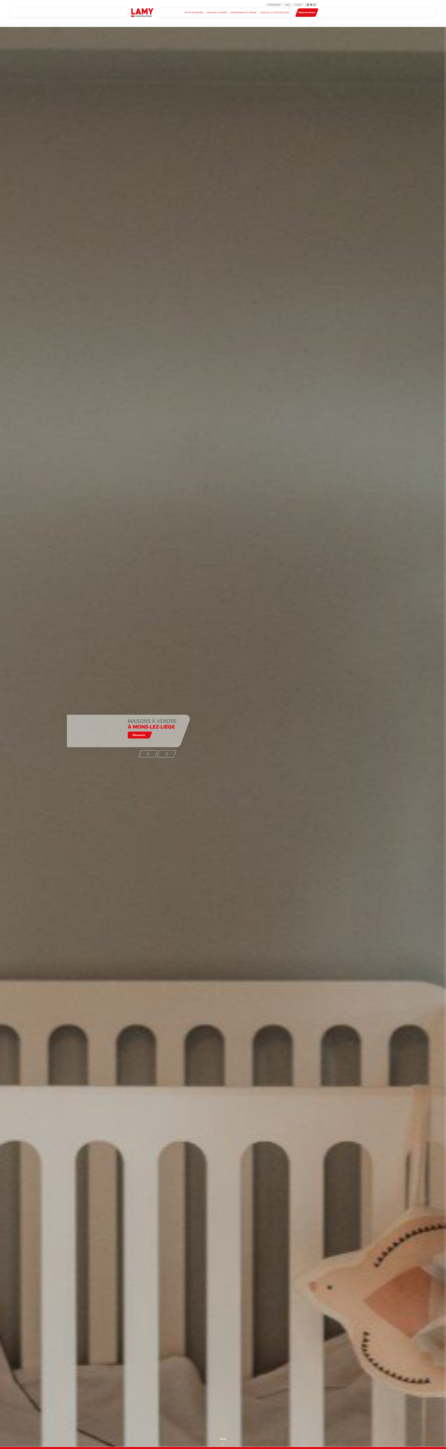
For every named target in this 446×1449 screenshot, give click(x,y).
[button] (269, 5)
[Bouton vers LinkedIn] (311, 5)
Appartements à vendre (243, 12)
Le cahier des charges (274, 23)
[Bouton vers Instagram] (314, 5)
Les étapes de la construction (274, 20)
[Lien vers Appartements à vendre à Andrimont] (223, 737)
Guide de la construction (274, 12)
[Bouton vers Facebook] (308, 5)
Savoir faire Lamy (194, 20)
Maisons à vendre (217, 12)
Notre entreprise (194, 12)
